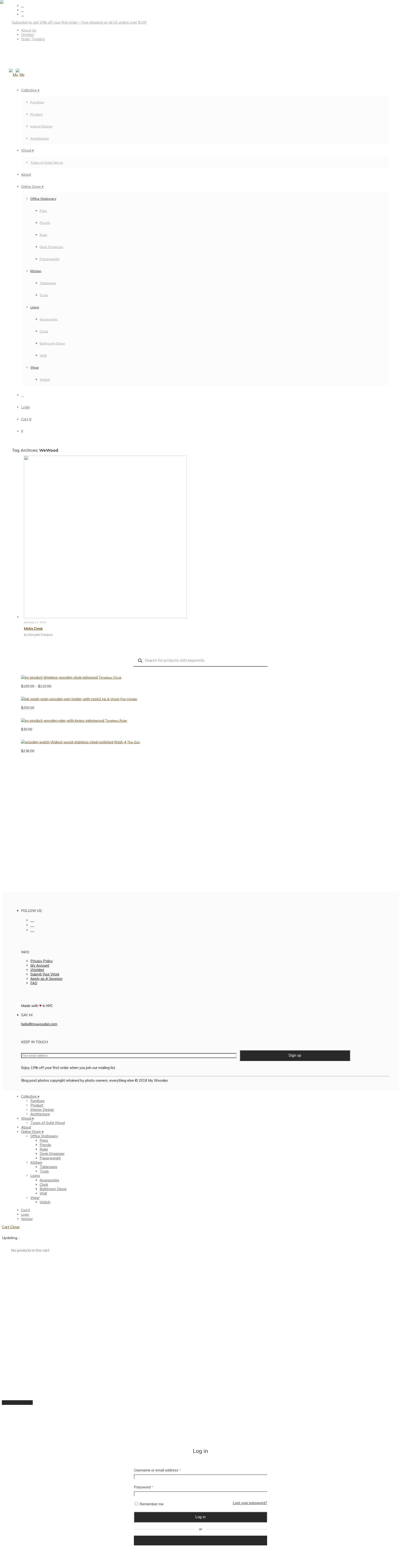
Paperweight (49, 259)
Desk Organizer (51, 247)
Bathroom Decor (52, 343)
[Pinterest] (22, 14)
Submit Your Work (44, 974)
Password (143, 1487)
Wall (43, 355)
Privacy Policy (41, 961)
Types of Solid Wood (46, 162)
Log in (200, 1517)
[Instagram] (22, 10)
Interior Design (41, 126)
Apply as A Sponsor (46, 978)
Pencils (45, 223)
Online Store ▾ (32, 186)
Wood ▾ (27, 150)
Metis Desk (33, 628)
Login (25, 407)
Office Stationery (43, 199)
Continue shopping (17, 1402)
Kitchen (35, 271)
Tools (44, 295)
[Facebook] (22, 5)
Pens (43, 211)
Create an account (151, 1540)
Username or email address (157, 1470)
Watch (45, 379)
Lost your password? (250, 1503)
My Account (39, 965)
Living (34, 307)
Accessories (49, 319)
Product (36, 114)
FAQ (33, 983)
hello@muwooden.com (39, 1024)
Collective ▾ (30, 90)
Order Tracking (33, 39)
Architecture (39, 138)
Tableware (48, 283)
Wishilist (37, 970)
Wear (34, 367)
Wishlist (27, 34)
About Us (28, 30)
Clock (44, 331)
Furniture (37, 102)
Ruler (43, 235)
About (26, 174)
